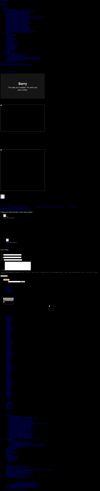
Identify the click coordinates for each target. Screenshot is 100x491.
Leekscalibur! (9, 40)
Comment (3, 270)
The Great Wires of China (11, 46)
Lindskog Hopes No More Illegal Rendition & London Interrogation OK (17, 64)
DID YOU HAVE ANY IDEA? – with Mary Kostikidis (18, 12)
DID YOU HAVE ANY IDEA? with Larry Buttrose (17, 29)
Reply (4, 238)
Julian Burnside (44, 207)
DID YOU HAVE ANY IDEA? (10, 9)
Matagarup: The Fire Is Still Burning (16, 56)
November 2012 (9, 368)
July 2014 (8, 345)
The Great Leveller (10, 45)
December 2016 (9, 329)
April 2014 (8, 348)
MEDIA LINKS (6, 51)
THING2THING (4, 1)
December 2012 (9, 367)
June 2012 (8, 374)
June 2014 (8, 346)
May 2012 (8, 376)
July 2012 (8, 373)
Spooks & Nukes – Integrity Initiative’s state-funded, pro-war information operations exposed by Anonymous (29, 469)
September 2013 (9, 356)
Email (2, 257)
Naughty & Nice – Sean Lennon (13, 41)
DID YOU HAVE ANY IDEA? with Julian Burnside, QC (18, 28)
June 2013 (8, 360)
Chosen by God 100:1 (11, 35)
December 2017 (9, 326)
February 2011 (9, 394)
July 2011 (8, 388)
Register (8, 287)
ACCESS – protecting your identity (13, 52)
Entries (8, 289)
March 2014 (8, 350)
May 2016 (8, 332)
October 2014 (9, 342)
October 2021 (9, 315)
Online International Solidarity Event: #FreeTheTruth (17, 467)
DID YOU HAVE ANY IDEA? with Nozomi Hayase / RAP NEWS (21, 31)
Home (4, 7)
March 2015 (8, 337)
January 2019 (9, 319)
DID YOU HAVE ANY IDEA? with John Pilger (16, 25)
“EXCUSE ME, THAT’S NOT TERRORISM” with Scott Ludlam (20, 10)
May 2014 (8, 347)
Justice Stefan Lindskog (53, 207)
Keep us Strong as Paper (11, 39)
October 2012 (9, 369)
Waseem (8, 485)
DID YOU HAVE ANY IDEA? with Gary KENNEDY (18, 22)
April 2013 (8, 362)
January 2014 (9, 352)
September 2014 (9, 344)
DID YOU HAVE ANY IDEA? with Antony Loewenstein (18, 15)
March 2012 (8, 378)
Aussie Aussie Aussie (10, 34)
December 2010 (9, 396)
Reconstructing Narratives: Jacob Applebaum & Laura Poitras (19, 473)
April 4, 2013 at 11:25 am (8, 217)
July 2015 (8, 335)
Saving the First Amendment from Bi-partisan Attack (17, 471)
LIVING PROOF (21, 207)
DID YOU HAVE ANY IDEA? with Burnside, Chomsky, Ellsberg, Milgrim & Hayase (24, 17)
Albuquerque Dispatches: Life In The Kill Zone (19, 55)
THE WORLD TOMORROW (12, 60)
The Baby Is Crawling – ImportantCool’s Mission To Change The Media (24, 57)
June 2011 (8, 389)
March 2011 (8, 393)
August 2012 (9, 372)
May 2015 (8, 336)
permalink (72, 207)
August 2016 (9, 331)
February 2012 (9, 379)
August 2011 (8, 387)
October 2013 (9, 355)
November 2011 (9, 383)
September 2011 (9, 385)
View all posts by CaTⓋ (7, 205)
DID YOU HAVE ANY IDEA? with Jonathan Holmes (18, 26)
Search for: (5, 281)
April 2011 (8, 392)
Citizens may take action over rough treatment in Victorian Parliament (25, 484)
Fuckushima (8, 36)
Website (2, 259)
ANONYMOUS (9, 403)
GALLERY (5, 33)
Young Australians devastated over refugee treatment (27, 482)
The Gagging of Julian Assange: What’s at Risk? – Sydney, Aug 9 (20, 475)
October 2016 (9, 330)
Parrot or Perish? (9, 468)
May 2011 (8, 390)
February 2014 (9, 351)
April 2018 (8, 325)
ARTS (7, 404)
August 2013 (9, 357)
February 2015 (9, 339)
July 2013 (8, 358)
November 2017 (9, 328)
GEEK (7, 407)
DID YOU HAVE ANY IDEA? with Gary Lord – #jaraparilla (19, 23)
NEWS (27, 207)
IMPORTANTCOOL (10, 54)
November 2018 (9, 320)
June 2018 (8, 324)
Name (2, 254)
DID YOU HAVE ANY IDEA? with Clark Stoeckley (17, 19)
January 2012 (9, 380)
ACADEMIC (9, 402)
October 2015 (9, 334)
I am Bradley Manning (11, 38)
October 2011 (9, 384)
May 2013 (8, 361)
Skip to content (4, 3)
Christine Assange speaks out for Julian (14, 474)
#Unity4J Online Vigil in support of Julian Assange (17, 476)
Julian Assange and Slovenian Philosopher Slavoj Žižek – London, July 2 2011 (23, 58)
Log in (7, 288)
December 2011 (9, 382)
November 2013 (9, 353)
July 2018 (8, 323)
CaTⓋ (13, 71)
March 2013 (8, 363)
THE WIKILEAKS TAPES (9, 61)
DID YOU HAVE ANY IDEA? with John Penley (17, 24)
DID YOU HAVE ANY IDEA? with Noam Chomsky (17, 30)
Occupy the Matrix (10, 42)
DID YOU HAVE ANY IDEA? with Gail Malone (17, 20)
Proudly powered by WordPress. (20, 489)
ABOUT (5, 8)
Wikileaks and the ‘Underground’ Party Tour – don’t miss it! (14, 63)
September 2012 (9, 371)
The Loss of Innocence (11, 47)
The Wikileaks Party (10, 50)
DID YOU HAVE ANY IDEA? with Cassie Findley (17, 18)
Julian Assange (37, 207)
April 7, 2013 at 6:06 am (11, 242)
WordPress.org (9, 291)
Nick (7, 487)
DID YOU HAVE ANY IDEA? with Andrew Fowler (17, 13)
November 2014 (9, 341)
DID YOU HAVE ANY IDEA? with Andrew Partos (17, 14)
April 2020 (8, 316)
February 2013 (9, 364)
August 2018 (9, 321)
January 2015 (9, 340)
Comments (9, 290)
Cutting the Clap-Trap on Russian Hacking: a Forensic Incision (19, 470)
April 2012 (8, 377)
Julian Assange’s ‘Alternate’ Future (13, 465)
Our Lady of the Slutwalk (11, 44)
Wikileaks (61, 207)
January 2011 (9, 395)
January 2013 (9, 366)
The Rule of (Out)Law (11, 49)
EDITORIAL (14, 207)
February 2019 (9, 318)
